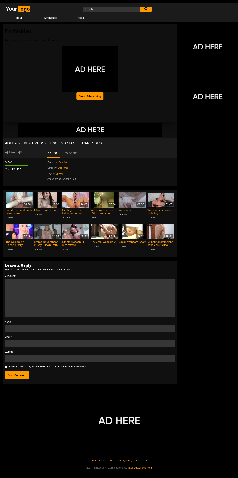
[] (146, 9)
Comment (10, 276)
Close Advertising (90, 96)
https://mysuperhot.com (140, 467)
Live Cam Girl (60, 162)
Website (9, 351)
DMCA (111, 460)
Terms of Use (142, 460)
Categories (50, 18)
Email (8, 337)
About (55, 152)
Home (19, 18)
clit (54, 173)
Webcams (63, 168)
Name (8, 322)
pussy (60, 173)
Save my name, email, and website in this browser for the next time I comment (47, 366)
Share (72, 152)
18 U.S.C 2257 (96, 460)
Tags (81, 18)
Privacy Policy (125, 460)
